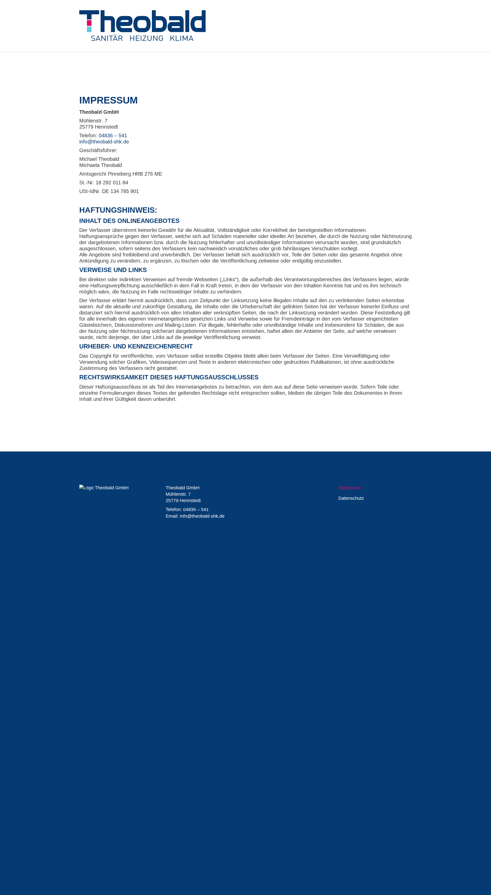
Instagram (267, 488)
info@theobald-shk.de (104, 141)
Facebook (257, 488)
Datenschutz (351, 498)
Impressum (349, 487)
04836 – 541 (113, 135)
